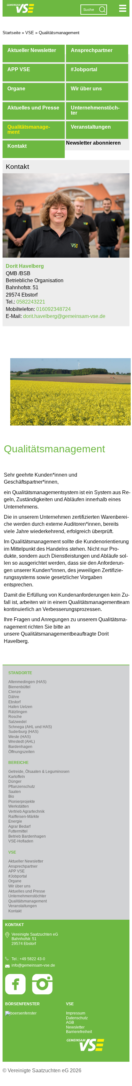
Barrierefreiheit (79, 1031)
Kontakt (17, 146)
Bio (11, 796)
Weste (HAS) (19, 737)
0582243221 (30, 302)
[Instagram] (42, 993)
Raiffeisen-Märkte (23, 816)
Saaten (14, 791)
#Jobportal (84, 69)
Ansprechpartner (91, 50)
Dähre (13, 697)
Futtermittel (18, 831)
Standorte (20, 673)
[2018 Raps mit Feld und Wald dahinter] (70, 423)
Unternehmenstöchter (95, 110)
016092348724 (53, 309)
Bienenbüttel (19, 687)
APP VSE (18, 69)
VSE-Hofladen (20, 841)
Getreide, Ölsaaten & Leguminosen (39, 771)
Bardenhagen (20, 746)
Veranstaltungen (91, 127)
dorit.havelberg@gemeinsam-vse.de (64, 316)
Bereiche (18, 762)
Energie (15, 821)
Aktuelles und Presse (33, 107)
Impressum (75, 1013)
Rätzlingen (17, 712)
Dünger (14, 781)
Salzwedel (17, 722)
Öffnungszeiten (21, 752)
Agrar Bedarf (19, 826)
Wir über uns (86, 88)
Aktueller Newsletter (31, 50)
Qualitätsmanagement (28, 129)
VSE (12, 852)
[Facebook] (15, 993)
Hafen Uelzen (20, 707)
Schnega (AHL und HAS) (30, 727)
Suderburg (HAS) (23, 731)
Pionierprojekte (21, 801)
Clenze (14, 692)
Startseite (12, 32)
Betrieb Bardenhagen (27, 836)
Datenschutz (77, 1018)
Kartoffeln (16, 776)
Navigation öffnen (122, 8)
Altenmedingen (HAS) (27, 682)
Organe (16, 88)
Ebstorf (14, 702)
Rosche (15, 716)
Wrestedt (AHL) (21, 741)
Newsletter (75, 1027)
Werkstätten (18, 806)
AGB (70, 1022)
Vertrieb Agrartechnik (26, 811)
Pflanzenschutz (21, 786)
